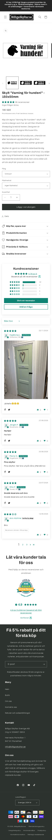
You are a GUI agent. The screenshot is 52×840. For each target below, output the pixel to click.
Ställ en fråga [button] (26, 307)
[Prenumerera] (44, 664)
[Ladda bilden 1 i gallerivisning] (12, 83)
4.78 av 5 (32, 274)
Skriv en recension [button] (26, 301)
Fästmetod (6, 180)
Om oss (8, 701)
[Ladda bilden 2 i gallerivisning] (26, 83)
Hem (7, 689)
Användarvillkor (29, 830)
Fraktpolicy (42, 830)
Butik (7, 695)
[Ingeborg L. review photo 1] (26, 369)
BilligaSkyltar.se (20, 826)
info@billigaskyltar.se (15, 747)
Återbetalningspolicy (36, 826)
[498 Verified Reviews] (26, 598)
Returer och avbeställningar (17, 713)
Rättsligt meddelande (36, 834)
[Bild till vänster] (3, 83)
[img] (10, 331)
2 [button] (22, 545)
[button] (5, 17)
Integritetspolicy (14, 830)
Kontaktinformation (17, 834)
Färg (4, 169)
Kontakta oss (11, 707)
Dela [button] (7, 216)
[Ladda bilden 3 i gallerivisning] (39, 83)
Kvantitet (6, 192)
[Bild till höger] (49, 83)
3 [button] (27, 545)
